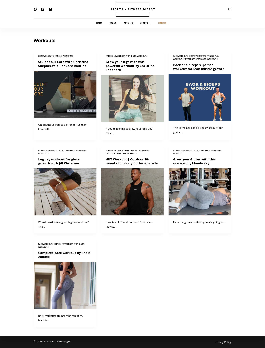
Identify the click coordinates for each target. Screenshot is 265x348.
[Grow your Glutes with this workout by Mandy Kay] (200, 192)
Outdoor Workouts (116, 153)
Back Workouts (180, 56)
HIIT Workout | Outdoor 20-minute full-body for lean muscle (132, 161)
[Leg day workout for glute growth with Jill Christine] (65, 192)
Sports (144, 23)
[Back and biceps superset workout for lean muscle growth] (200, 97)
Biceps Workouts (197, 56)
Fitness (162, 23)
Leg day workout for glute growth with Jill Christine (59, 161)
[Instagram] (50, 9)
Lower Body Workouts (125, 56)
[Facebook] (35, 9)
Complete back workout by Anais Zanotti (64, 255)
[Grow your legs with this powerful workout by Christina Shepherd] (132, 98)
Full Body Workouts (124, 150)
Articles (128, 23)
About (113, 23)
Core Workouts (46, 56)
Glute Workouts (54, 150)
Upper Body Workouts (195, 59)
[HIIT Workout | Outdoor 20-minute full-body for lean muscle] (132, 192)
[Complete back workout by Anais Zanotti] (65, 285)
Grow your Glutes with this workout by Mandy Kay (194, 161)
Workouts (68, 56)
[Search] (229, 9)
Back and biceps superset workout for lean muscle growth (199, 67)
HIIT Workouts (142, 150)
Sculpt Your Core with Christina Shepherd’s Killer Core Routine (63, 64)
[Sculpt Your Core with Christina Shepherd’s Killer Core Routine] (65, 94)
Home (99, 23)
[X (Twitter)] (42, 9)
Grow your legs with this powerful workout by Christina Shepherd (130, 66)
